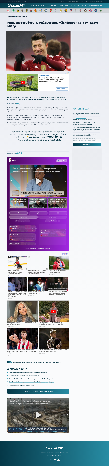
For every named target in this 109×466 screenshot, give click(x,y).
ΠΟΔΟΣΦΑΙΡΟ (35, 5)
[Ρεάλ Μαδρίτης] (60, 10)
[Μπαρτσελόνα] (65, 10)
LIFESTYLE (84, 5)
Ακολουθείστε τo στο (38, 391)
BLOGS (61, 5)
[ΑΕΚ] (18, 10)
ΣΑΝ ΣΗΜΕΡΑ (71, 1)
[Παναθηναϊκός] (13, 10)
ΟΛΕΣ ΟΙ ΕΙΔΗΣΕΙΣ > (87, 144)
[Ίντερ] (85, 10)
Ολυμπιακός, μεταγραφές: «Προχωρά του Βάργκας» (24, 375)
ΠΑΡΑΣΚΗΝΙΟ (53, 5)
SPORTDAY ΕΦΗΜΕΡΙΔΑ (96, 1)
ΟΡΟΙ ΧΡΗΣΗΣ (64, 452)
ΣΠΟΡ (66, 5)
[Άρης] (27, 10)
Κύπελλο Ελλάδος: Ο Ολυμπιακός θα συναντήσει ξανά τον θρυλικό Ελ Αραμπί (31, 379)
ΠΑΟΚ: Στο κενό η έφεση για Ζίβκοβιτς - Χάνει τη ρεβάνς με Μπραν (28, 372)
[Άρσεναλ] (51, 10)
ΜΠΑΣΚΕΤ (44, 5)
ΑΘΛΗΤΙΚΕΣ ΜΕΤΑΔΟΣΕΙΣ (82, 1)
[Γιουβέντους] (75, 10)
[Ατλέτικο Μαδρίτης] (71, 10)
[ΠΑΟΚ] (22, 10)
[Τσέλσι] (45, 10)
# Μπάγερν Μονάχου (28, 362)
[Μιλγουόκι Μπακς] (100, 10)
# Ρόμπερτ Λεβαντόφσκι (53, 362)
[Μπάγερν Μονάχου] (90, 10)
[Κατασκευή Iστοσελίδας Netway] (57, 459)
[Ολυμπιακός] (8, 10)
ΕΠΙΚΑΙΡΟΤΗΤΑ (74, 5)
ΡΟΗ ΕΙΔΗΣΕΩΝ (94, 5)
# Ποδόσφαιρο (40, 362)
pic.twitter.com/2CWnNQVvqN (45, 137)
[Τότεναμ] (55, 10)
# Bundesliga (17, 362)
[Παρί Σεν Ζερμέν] (95, 10)
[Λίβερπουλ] (31, 10)
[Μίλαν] (80, 10)
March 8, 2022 (53, 140)
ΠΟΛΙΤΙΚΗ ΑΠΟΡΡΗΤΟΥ (54, 452)
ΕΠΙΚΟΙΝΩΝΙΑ (44, 452)
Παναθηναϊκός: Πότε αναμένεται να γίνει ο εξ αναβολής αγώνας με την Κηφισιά (31, 382)
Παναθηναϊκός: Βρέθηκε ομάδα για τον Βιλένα (22, 385)
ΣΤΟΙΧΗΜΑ (64, 1)
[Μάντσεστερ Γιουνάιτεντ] (35, 10)
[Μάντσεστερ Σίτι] (40, 10)
